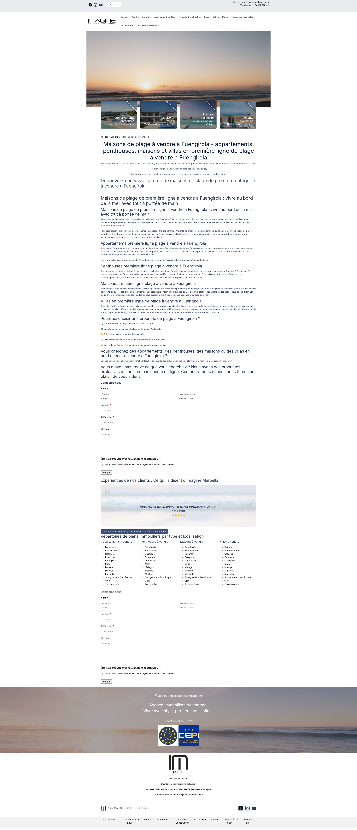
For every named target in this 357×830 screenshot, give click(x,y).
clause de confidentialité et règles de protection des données (145, 464)
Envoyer (106, 472)
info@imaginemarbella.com (254, 2)
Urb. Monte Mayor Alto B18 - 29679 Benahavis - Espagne (183, 789)
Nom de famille (186, 398)
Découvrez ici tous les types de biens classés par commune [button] (134, 531)
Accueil (104, 136)
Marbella (109, 574)
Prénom (104, 398)
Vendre (147, 819)
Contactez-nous (130, 821)
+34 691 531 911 (261, 5)
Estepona (110, 557)
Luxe (201, 819)
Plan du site (248, 821)
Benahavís (110, 547)
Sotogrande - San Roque (118, 577)
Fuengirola (115, 136)
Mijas (107, 564)
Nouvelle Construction (182, 821)
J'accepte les (138, 464)
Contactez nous (138, 174)
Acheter (161, 819)
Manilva (109, 570)
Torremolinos (112, 584)
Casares (109, 553)
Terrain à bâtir (229, 821)
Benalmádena (112, 550)
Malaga (109, 567)
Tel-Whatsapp (247, 5)
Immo (214, 819)
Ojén (107, 580)
